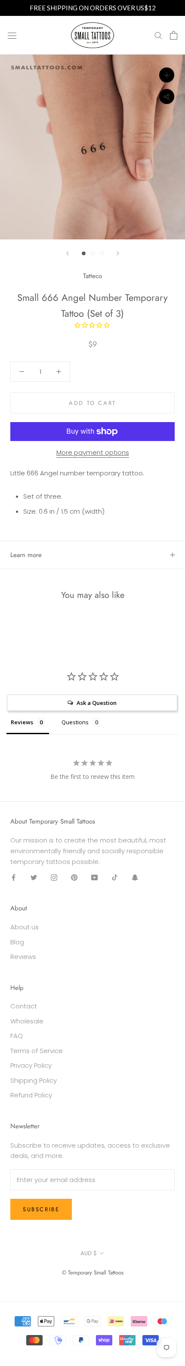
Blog (17, 941)
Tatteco (92, 276)
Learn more (26, 555)
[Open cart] (173, 35)
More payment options (92, 452)
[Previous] (67, 253)
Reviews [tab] (22, 722)
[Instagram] (54, 877)
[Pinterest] (74, 877)
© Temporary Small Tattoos (92, 1272)
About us (24, 926)
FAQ (16, 1035)
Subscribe (41, 1209)
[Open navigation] (12, 35)
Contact (23, 1006)
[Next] (118, 253)
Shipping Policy (33, 1080)
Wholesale (26, 1021)
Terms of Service (36, 1050)
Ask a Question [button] (97, 703)
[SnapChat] (135, 877)
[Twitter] (34, 877)
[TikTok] (114, 877)
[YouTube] (94, 877)
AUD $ (88, 1253)
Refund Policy (31, 1095)
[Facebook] (13, 877)
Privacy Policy (31, 1065)
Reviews (23, 956)
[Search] (158, 35)
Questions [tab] (75, 722)
